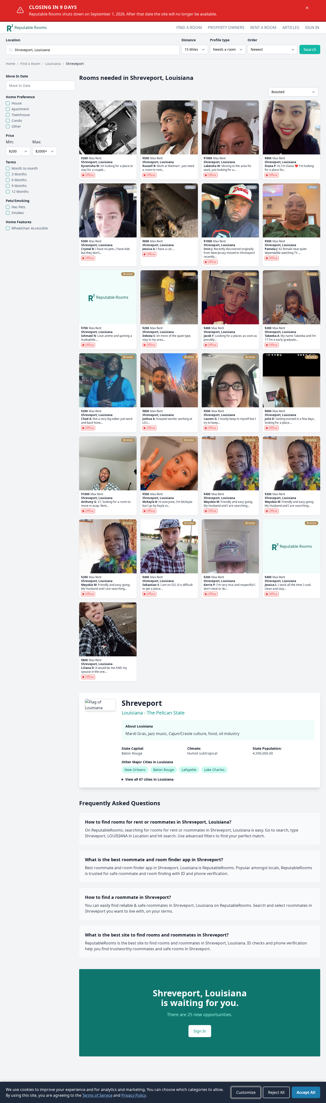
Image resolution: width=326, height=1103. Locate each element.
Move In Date (17, 76)
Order (252, 40)
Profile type (219, 40)
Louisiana (53, 63)
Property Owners (226, 27)
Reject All (276, 1092)
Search (310, 49)
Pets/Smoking (17, 200)
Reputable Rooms (30, 27)
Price (10, 135)
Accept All (306, 1092)
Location (13, 40)
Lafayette (189, 769)
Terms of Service (97, 1095)
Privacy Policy (133, 1095)
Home (10, 63)
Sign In (312, 27)
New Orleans (135, 769)
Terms (11, 162)
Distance (188, 40)
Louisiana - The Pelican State (153, 712)
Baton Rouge (163, 769)
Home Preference (20, 97)
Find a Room (189, 27)
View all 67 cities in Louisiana (149, 779)
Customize (246, 1092)
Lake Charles (214, 769)
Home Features (18, 222)
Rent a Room (263, 27)
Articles (290, 27)
